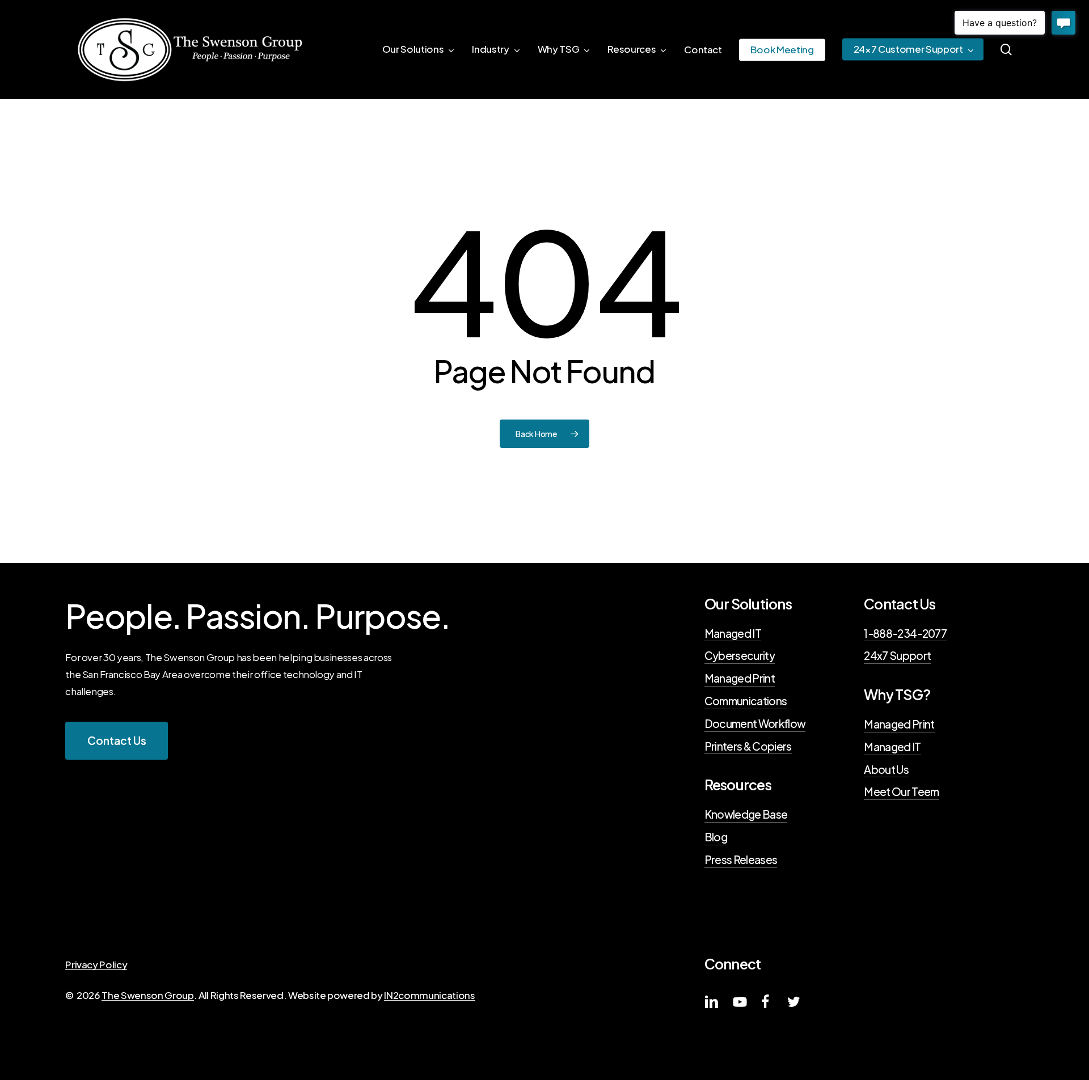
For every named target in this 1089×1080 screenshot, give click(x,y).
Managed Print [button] (739, 678)
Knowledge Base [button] (746, 814)
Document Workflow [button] (755, 723)
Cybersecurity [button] (739, 655)
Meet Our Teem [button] (901, 791)
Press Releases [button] (741, 859)
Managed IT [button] (732, 633)
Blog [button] (715, 837)
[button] (116, 740)
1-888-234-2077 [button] (905, 633)
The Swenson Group (147, 995)
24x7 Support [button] (897, 655)
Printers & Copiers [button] (748, 746)
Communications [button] (745, 701)
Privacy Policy (96, 964)
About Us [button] (886, 769)
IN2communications (429, 995)
